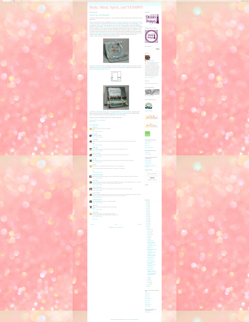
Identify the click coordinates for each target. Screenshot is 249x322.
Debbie (93, 147)
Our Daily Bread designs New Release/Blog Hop (151, 274)
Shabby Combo (150, 247)
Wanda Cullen (95, 153)
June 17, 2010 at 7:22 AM (97, 216)
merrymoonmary (127, 319)
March (148, 280)
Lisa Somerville (148, 154)
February (149, 282)
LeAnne (93, 180)
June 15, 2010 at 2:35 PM (97, 209)
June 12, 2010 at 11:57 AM (97, 178)
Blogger (136, 319)
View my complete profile (149, 77)
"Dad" (110, 111)
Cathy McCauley (148, 141)
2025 (147, 203)
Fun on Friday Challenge (120, 22)
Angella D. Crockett (150, 60)
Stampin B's (135, 26)
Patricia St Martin (95, 187)
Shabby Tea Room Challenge (124, 66)
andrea (93, 205)
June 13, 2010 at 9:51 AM (97, 197)
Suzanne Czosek (148, 160)
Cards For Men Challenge (100, 67)
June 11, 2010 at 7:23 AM (97, 131)
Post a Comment (94, 219)
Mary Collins (147, 302)
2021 (147, 210)
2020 (147, 211)
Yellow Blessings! (150, 240)
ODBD (93, 121)
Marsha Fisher (147, 300)
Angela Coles (147, 294)
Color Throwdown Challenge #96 (120, 25)
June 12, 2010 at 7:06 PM (97, 184)
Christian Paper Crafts (135, 22)
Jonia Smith (147, 296)
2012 (147, 224)
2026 (147, 201)
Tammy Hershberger (96, 174)
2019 (147, 213)
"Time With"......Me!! (151, 258)
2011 (147, 226)
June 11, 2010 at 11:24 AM (97, 137)
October (149, 232)
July (148, 237)
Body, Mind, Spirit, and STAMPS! (116, 7)
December (149, 229)
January (149, 284)
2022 (147, 208)
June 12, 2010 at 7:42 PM (97, 190)
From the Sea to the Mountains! (151, 263)
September (149, 234)
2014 (147, 221)
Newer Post (92, 224)
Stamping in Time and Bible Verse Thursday (151, 255)
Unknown (94, 212)
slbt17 (93, 127)
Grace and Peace (150, 260)
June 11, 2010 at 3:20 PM (97, 145)
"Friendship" (111, 33)
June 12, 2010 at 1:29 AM (97, 162)
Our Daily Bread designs (99, 33)
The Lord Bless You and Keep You (151, 246)
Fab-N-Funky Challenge (102, 25)
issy (93, 164)
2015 (147, 219)
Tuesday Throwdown (111, 26)
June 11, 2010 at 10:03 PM (97, 150)
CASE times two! (150, 267)
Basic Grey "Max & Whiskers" (125, 111)
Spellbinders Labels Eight (116, 113)
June (148, 239)
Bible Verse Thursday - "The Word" (151, 265)
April (148, 279)
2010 (147, 228)
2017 (147, 216)
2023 (147, 206)
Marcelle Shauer (148, 298)
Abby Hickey (147, 293)
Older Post (140, 224)
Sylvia (93, 133)
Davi (93, 158)
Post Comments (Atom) (118, 227)
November (149, 231)
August (148, 236)
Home (116, 224)
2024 (147, 205)
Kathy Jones (147, 145)
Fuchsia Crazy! (150, 269)
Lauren (93, 139)
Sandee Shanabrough (149, 147)
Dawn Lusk (147, 143)
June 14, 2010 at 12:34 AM (97, 202)
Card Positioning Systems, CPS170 (100, 69)
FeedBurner (155, 179)
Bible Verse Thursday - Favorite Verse (151, 243)
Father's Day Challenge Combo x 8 (151, 253)
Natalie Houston (148, 304)
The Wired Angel (95, 199)
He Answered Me (150, 257)
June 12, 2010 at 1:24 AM (97, 156)
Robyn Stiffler (147, 306)
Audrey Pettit (95, 192)
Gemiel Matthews (148, 161)
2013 (147, 223)
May (148, 277)
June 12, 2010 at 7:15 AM (97, 172)
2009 (147, 286)
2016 (147, 218)
